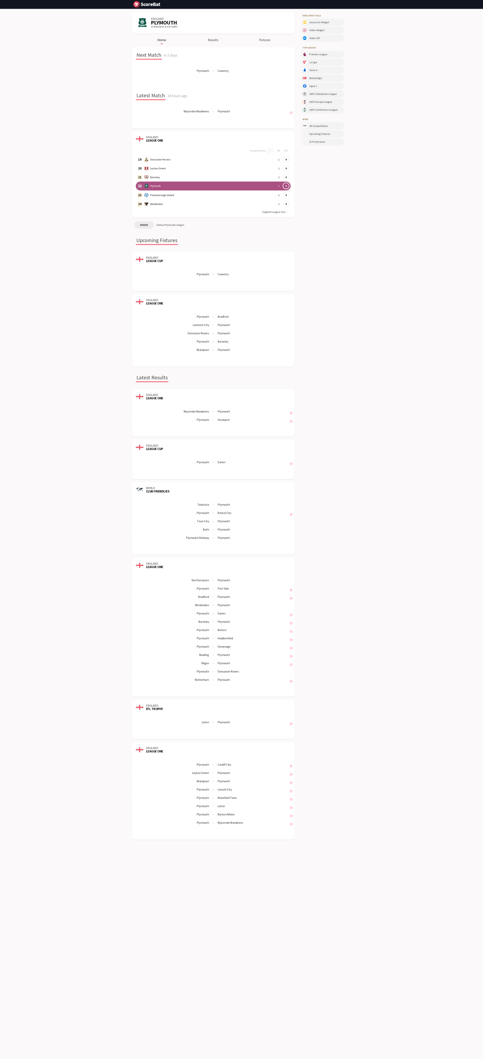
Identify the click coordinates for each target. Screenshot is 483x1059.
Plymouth (155, 186)
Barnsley (155, 177)
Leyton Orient (158, 168)
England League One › (274, 212)
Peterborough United (162, 195)
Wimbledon (156, 204)
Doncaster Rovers (160, 159)
